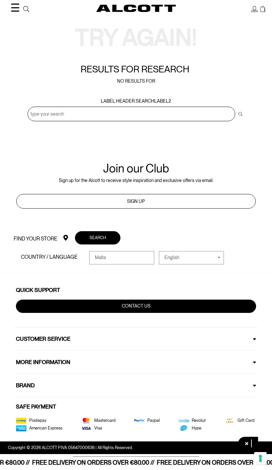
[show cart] (262, 9)
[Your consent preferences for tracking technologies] (260, 458)
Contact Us (136, 306)
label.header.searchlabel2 (136, 101)
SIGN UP (136, 201)
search (98, 237)
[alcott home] (136, 8)
